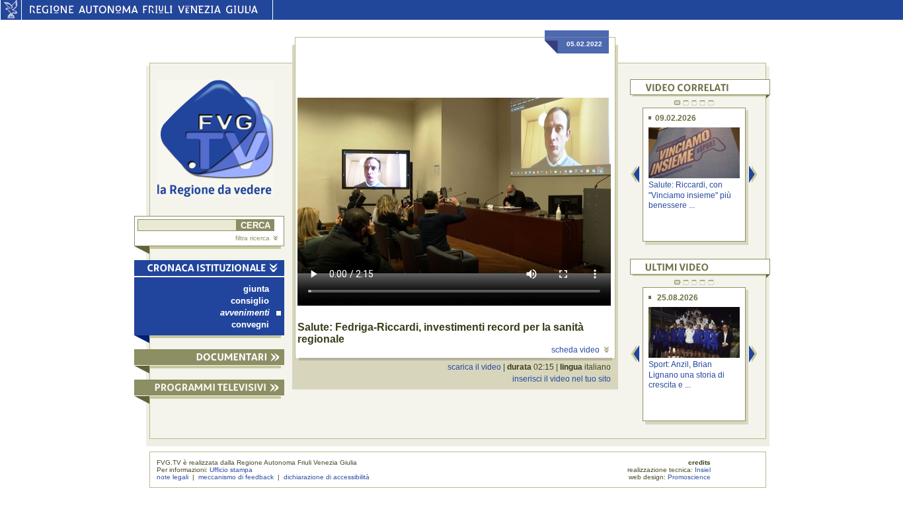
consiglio (250, 301)
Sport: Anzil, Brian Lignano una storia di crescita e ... (686, 374)
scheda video (575, 350)
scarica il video (474, 367)
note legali (172, 477)
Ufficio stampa (231, 469)
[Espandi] (209, 359)
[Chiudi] (209, 270)
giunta (256, 289)
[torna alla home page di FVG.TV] (220, 139)
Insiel (703, 469)
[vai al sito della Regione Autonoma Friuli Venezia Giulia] (11, 16)
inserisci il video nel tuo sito (561, 379)
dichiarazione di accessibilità (327, 477)
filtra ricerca (252, 238)
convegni (250, 324)
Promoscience (689, 477)
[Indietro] (635, 176)
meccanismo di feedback (236, 477)
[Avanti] (753, 176)
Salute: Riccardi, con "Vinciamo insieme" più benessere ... (689, 195)
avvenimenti (245, 313)
